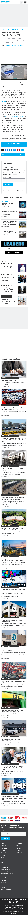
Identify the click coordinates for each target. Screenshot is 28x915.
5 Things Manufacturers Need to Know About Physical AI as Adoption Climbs (12, 559)
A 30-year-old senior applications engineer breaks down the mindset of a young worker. (13, 802)
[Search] (21, 2)
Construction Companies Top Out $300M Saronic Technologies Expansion (13, 498)
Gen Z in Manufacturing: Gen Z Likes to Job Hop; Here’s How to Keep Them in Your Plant (13, 798)
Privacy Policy (9, 907)
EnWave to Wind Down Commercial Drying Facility (9, 232)
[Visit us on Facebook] (10, 902)
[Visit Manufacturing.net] (10, 820)
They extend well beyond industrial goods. (12, 742)
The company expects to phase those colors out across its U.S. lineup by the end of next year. (13, 654)
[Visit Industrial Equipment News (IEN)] (17, 817)
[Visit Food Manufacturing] (10, 817)
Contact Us (14, 905)
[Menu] (25, 2)
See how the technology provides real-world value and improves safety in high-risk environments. (13, 564)
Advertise (20, 905)
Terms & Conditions (19, 907)
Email (2, 831)
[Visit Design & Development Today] (3, 817)
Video (3, 617)
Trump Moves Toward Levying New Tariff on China (13, 682)
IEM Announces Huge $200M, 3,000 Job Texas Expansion (12, 620)
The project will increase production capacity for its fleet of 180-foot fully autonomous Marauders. (13, 503)
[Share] (6, 150)
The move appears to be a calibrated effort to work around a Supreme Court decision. (13, 685)
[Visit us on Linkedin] (17, 902)
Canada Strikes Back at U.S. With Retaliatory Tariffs (10, 739)
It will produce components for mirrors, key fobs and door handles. (13, 532)
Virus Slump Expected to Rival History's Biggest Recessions (7, 289)
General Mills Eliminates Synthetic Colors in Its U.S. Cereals (13, 649)
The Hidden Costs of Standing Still (11, 380)
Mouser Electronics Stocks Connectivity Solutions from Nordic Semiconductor (13, 590)
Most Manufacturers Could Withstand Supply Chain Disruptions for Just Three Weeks (13, 768)
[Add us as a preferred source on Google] (22, 150)
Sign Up (5, 838)
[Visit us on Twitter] (13, 902)
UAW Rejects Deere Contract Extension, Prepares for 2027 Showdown (13, 711)
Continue (8, 184)
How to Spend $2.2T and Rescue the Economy (8, 278)
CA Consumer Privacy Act (11, 909)
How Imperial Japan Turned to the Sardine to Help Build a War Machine (9, 213)
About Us (7, 905)
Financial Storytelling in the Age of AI (8, 301)
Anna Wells (7, 45)
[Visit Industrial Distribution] (3, 820)
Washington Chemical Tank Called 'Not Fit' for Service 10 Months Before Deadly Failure (9, 223)
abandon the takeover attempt (14, 116)
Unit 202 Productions (17, 45)
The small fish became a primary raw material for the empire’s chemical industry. (13, 412)
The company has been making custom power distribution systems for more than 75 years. (13, 624)
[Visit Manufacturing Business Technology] (17, 820)
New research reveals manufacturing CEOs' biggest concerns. (13, 772)
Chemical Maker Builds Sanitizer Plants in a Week (7, 268)
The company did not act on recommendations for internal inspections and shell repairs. (13, 444)
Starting (3, 101)
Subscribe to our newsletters (14, 144)
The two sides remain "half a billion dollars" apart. (10, 714)
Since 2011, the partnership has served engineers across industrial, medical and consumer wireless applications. (12, 594)
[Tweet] (14, 150)
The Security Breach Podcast (7, 203)
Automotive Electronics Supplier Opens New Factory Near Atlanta (12, 529)
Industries (5, 29)
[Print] (2, 150)
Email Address (7, 177)
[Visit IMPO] (24, 817)
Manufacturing (17, 29)
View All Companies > (14, 252)
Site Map (22, 909)
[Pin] (18, 150)
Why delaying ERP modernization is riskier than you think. (12, 383)
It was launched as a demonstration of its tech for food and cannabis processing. (13, 473)
